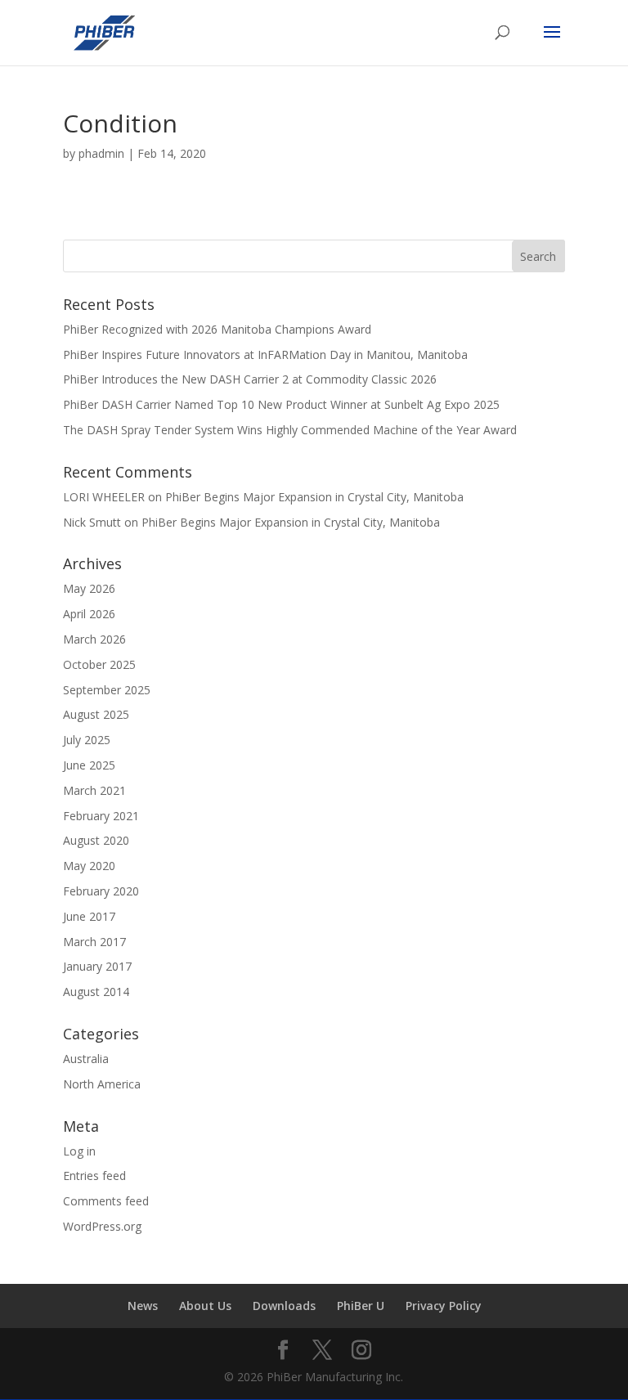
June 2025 (89, 765)
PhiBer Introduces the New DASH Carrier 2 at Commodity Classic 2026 (250, 379)
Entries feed (94, 1175)
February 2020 (101, 891)
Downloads (284, 1305)
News (143, 1305)
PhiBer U (360, 1305)
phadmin (101, 153)
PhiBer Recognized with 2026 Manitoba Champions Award (217, 329)
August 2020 (96, 840)
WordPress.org (102, 1226)
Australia (86, 1058)
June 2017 (89, 916)
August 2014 (96, 991)
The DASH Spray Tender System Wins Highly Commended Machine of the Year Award (290, 430)
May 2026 (89, 588)
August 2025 (96, 714)
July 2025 (86, 739)
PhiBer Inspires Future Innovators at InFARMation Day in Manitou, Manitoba (265, 354)
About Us (205, 1305)
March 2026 (94, 639)
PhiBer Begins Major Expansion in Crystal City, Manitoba (314, 497)
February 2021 (101, 815)
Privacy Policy (444, 1305)
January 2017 (97, 966)
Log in (79, 1151)
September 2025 (106, 690)
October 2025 (99, 664)
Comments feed (106, 1201)
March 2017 (94, 941)
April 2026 (89, 613)
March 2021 (94, 790)
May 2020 (89, 865)
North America (102, 1084)
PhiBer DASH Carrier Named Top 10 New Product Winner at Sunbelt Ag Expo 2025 (281, 404)
